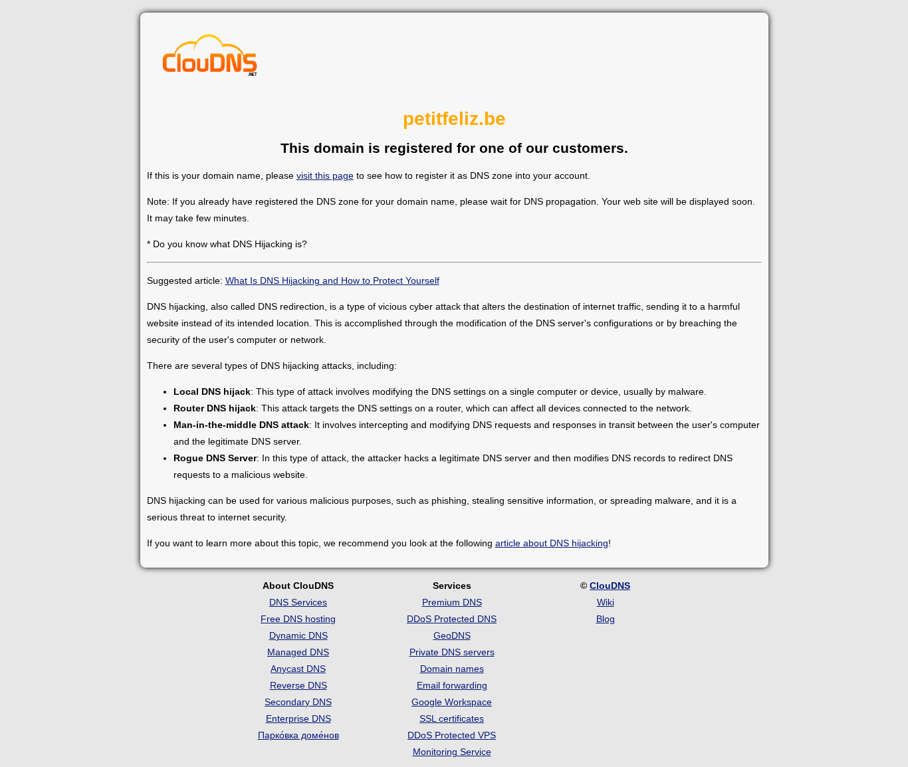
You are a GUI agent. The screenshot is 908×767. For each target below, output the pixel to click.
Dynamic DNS (298, 635)
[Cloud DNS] (210, 58)
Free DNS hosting (298, 618)
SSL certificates (451, 718)
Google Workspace (451, 702)
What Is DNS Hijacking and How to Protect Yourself (332, 280)
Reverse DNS (298, 685)
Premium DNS (452, 602)
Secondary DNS (298, 702)
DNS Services (298, 602)
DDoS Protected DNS (452, 618)
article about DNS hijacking (551, 543)
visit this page (325, 175)
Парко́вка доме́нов (298, 735)
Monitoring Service (452, 751)
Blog (605, 618)
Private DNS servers (452, 652)
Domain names (452, 668)
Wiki (605, 602)
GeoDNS (452, 635)
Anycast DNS (298, 668)
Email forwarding (452, 685)
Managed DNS (298, 652)
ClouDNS (610, 585)
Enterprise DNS (298, 718)
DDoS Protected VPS (451, 735)
